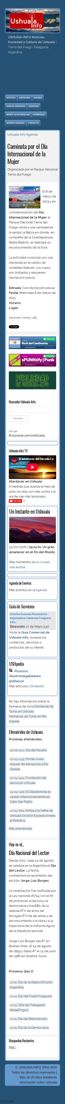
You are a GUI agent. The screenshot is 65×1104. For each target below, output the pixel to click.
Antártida (24, 97)
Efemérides (39, 114)
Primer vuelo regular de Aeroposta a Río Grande (29, 764)
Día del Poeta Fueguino (31, 996)
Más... (12, 1047)
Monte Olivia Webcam (18, 114)
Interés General (16, 123)
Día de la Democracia (29, 1028)
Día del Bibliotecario (28, 1019)
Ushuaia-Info (16, 134)
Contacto (33, 123)
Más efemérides (20, 828)
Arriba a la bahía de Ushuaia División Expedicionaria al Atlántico (32, 815)
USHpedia (34, 106)
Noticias (11, 97)
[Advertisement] (32, 75)
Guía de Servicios (16, 106)
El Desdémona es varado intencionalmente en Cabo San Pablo (30, 797)
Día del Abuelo (28, 750)
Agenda (38, 97)
